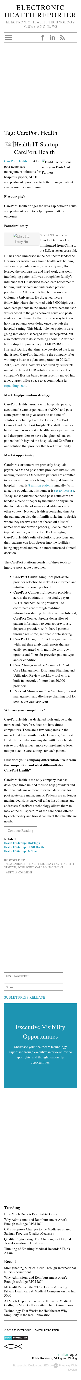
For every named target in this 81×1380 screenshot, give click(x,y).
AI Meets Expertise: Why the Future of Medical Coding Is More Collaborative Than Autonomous (38, 1303)
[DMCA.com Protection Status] (16, 1339)
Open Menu (8, 37)
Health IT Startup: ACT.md (21, 851)
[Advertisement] (40, 87)
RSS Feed (62, 37)
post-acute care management (40, 867)
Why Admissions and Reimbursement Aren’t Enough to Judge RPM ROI (35, 1221)
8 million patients (40, 485)
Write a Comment (19, 872)
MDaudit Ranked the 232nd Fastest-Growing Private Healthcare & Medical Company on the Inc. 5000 (40, 1291)
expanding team (15, 385)
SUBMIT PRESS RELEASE (24, 997)
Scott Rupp (16, 860)
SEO (46, 1365)
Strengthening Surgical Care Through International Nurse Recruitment (40, 1269)
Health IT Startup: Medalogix (22, 843)
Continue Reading (20, 830)
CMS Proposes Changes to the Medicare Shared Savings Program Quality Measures (38, 1231)
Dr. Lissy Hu (49, 864)
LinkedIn (52, 37)
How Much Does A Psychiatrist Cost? (30, 1214)
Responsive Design (25, 1365)
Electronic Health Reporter (40, 11)
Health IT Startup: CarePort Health (37, 148)
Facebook (42, 37)
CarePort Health (15, 161)
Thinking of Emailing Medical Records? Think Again (37, 1250)
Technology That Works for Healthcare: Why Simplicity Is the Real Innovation (35, 1312)
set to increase (64, 490)
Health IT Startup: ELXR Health (24, 847)
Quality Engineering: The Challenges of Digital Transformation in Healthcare (37, 1241)
